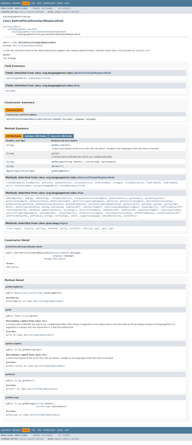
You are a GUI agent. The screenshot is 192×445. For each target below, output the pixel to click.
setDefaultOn (128, 210)
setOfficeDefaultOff (168, 213)
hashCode (52, 228)
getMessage (58, 162)
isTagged (117, 182)
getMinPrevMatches (76, 204)
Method (40, 12)
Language (79, 119)
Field (22, 12)
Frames (36, 8)
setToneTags (61, 216)
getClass (40, 228)
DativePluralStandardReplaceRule (25, 119)
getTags (157, 204)
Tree (39, 3)
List (87, 162)
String (10, 145)
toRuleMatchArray (111, 216)
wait (97, 228)
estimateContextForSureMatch (90, 198)
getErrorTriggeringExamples (88, 201)
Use (33, 3)
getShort (56, 166)
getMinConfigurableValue (49, 204)
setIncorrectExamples (91, 213)
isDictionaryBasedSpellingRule (121, 207)
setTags (48, 216)
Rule (77, 85)
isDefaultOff (73, 207)
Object (63, 223)
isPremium (34, 210)
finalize (28, 228)
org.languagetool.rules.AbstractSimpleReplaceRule (39, 31)
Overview (5, 3)
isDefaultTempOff (92, 207)
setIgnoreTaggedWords (45, 185)
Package (16, 3)
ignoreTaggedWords (16, 78)
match (9, 185)
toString (87, 228)
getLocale (47, 182)
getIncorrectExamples (132, 201)
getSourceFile (131, 204)
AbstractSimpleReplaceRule (28, 45)
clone (9, 228)
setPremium (36, 216)
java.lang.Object (11, 26)
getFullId (112, 201)
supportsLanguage (89, 216)
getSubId (146, 204)
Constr (30, 12)
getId (55, 153)
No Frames (47, 8)
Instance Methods (35, 136)
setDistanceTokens (171, 210)
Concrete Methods (61, 136)
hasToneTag (57, 207)
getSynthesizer (63, 182)
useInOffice (130, 216)
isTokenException (134, 182)
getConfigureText (154, 198)
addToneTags (42, 198)
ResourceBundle (53, 119)
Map (8, 171)
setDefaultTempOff (148, 210)
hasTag (45, 207)
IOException (59, 259)
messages (10, 91)
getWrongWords (59, 171)
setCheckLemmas (22, 185)
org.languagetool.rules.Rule (22, 29)
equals (17, 228)
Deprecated (49, 3)
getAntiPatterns (118, 198)
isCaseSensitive (83, 182)
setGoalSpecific (68, 213)
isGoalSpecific (149, 207)
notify (63, 228)
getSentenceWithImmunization (105, 204)
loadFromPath (153, 182)
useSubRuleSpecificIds (72, 185)
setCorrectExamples (90, 210)
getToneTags (170, 204)
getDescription (60, 145)
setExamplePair (47, 213)
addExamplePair (14, 198)
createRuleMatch (15, 182)
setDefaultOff (111, 210)
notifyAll (74, 228)
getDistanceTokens (60, 201)
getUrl (9, 207)
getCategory (136, 198)
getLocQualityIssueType (159, 201)
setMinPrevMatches (144, 213)
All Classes (64, 8)
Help (67, 3)
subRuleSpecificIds (39, 78)
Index (60, 3)
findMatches (32, 182)
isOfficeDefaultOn (16, 210)
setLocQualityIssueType (118, 213)
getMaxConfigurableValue (19, 204)
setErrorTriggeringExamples (21, 213)
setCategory (70, 210)
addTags (29, 198)
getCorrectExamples (16, 201)
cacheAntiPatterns (61, 198)
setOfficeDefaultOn (16, 216)
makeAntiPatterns (51, 210)
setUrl (74, 216)
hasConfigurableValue (27, 207)
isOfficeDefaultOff (171, 207)
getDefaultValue (39, 201)
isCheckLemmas (102, 182)
